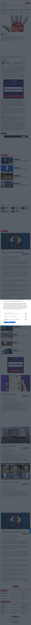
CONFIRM (9, 322)
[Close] (29, 301)
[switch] (25, 314)
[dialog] (15, 312)
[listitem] (15, 312)
